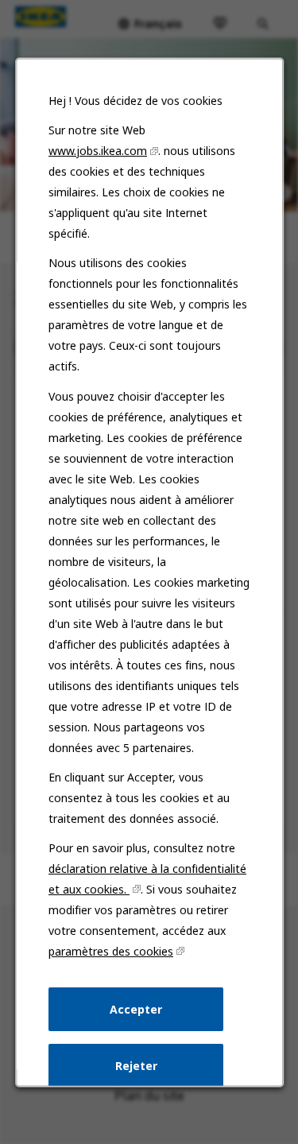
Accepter (136, 1008)
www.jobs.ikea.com (97, 150)
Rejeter (135, 1065)
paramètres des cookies (110, 951)
